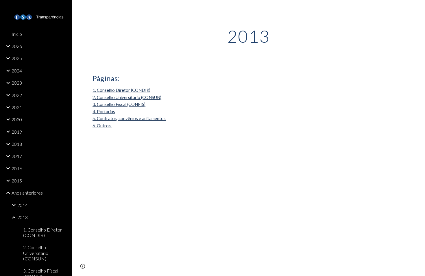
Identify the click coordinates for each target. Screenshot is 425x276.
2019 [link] (17, 132)
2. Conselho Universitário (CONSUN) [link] (35, 253)
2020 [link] (17, 119)
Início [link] (17, 34)
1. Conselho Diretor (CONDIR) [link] (42, 232)
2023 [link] (17, 82)
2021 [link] (17, 107)
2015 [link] (17, 180)
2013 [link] (22, 217)
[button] (418, 8)
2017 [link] (17, 156)
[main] (248, 36)
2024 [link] (17, 70)
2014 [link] (22, 205)
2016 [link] (17, 168)
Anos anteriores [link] (27, 192)
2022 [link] (17, 95)
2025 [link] (17, 58)
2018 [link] (17, 144)
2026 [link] (17, 46)
